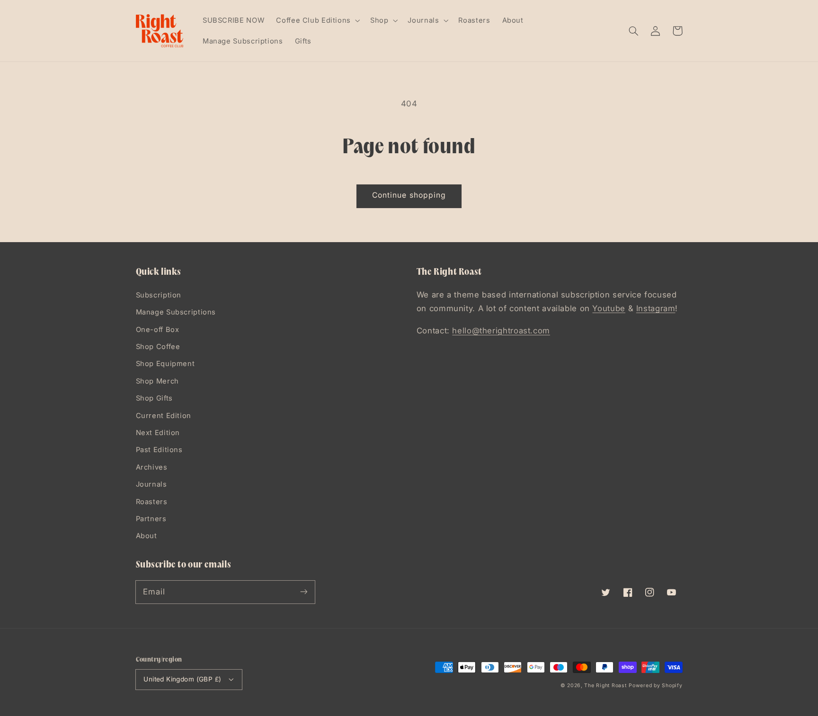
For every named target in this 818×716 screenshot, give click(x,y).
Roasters (152, 502)
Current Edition (163, 415)
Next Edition (158, 432)
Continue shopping (409, 195)
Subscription (159, 295)
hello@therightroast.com (501, 330)
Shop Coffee (158, 346)
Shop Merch (157, 381)
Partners (151, 519)
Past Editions (159, 449)
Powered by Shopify (655, 685)
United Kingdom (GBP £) (182, 679)
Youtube (608, 308)
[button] (634, 31)
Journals (151, 484)
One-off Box (157, 329)
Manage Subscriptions (176, 312)
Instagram (656, 308)
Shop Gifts (154, 398)
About (146, 536)
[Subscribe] (303, 591)
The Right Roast (605, 685)
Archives (152, 467)
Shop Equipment (165, 363)
